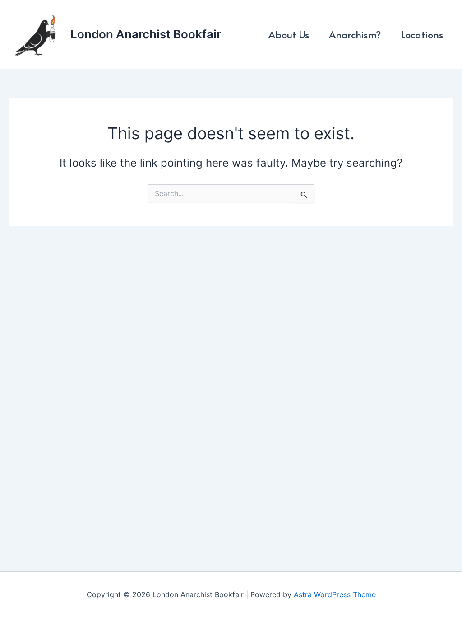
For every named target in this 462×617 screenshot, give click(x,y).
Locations (422, 34)
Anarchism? (355, 34)
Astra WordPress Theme (335, 594)
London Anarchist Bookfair (145, 34)
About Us (288, 34)
